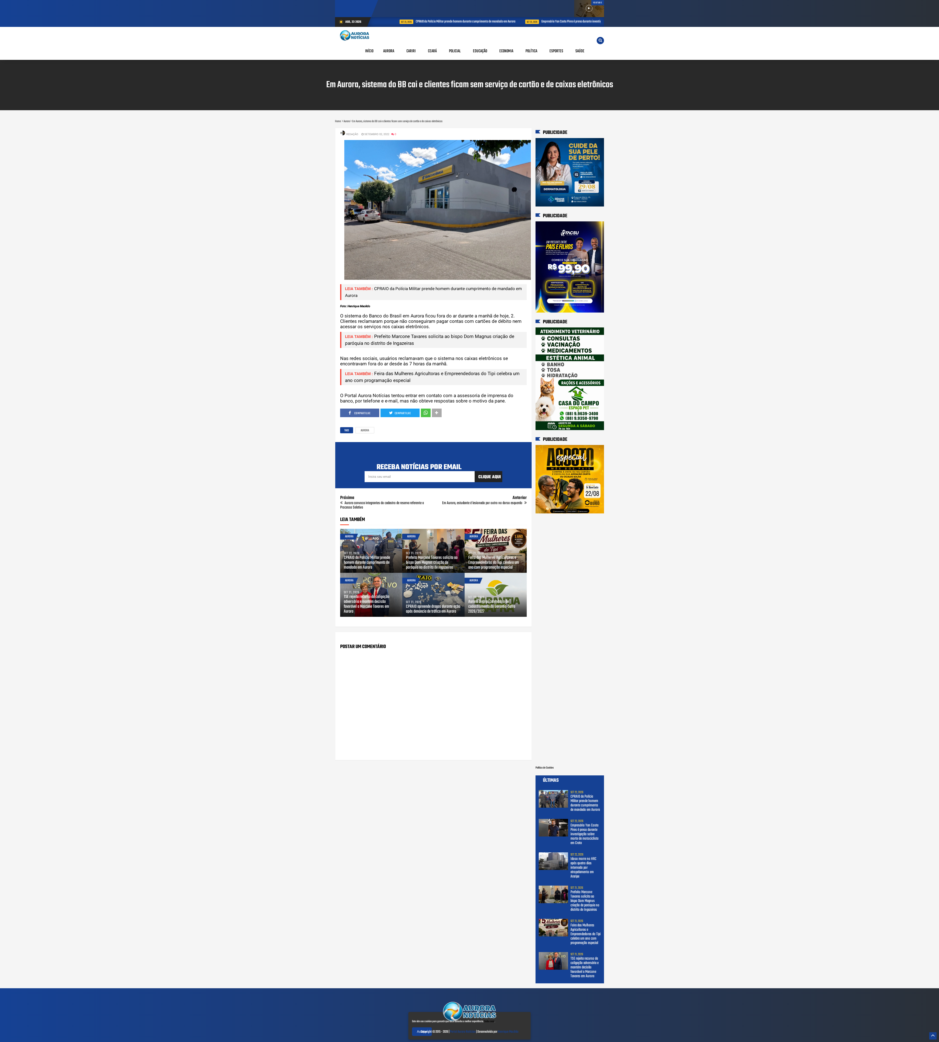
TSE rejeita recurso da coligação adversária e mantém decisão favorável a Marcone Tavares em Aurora (366, 604)
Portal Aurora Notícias (463, 1032)
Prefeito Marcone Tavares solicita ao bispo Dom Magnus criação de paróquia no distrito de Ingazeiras (432, 562)
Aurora (365, 430)
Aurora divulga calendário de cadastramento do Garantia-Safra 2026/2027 (491, 606)
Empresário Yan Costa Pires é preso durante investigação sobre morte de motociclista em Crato (573, 21)
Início (369, 51)
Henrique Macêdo (508, 1032)
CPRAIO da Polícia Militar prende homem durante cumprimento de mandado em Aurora (442, 21)
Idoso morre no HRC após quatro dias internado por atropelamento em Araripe (583, 868)
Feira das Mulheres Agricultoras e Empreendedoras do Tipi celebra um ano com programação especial (493, 562)
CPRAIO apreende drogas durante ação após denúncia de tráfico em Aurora (433, 609)
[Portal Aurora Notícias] (469, 1021)
